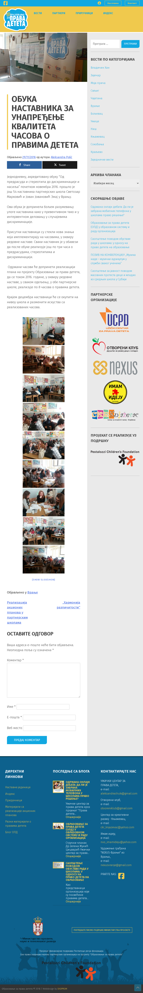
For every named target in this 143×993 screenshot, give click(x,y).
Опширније (73, 817)
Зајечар (96, 75)
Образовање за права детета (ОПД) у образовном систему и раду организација (110, 227)
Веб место (14, 728)
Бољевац (97, 113)
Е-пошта (14, 717)
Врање (32, 592)
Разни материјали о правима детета (18, 823)
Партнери (58, 13)
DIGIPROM (62, 988)
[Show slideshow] (43, 579)
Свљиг (95, 90)
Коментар (15, 660)
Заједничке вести (102, 159)
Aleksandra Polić (61, 157)
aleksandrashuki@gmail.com (119, 793)
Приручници (84, 13)
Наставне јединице (18, 787)
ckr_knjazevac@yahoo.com (117, 827)
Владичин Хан (100, 67)
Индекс (108, 13)
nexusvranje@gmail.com (116, 865)
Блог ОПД (11, 832)
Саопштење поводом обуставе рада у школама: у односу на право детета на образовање (110, 243)
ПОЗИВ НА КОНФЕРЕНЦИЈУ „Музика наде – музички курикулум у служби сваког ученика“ (113, 259)
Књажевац (98, 136)
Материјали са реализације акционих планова (20, 811)
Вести (38, 13)
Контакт (132, 3)
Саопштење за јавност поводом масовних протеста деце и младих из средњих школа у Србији (113, 275)
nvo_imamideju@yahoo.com (119, 842)
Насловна (113, 3)
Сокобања (97, 144)
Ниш (94, 129)
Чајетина (96, 98)
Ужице (95, 121)
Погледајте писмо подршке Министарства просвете (102, 930)
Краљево (97, 152)
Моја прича (98, 83)
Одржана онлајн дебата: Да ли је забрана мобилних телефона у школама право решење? (112, 211)
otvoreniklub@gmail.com (117, 808)
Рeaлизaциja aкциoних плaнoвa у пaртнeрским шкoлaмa (17, 612)
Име (11, 707)
